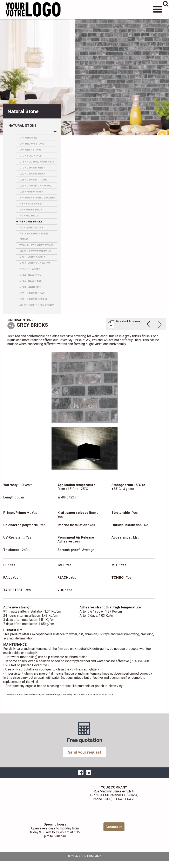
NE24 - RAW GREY (30, 275)
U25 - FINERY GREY (31, 191)
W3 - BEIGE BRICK (30, 203)
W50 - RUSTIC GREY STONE (36, 245)
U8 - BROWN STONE (31, 143)
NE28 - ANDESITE (30, 287)
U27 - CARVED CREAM (33, 299)
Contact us (114, 827)
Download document (128, 321)
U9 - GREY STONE (30, 149)
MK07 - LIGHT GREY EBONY (36, 305)
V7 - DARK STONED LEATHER (37, 197)
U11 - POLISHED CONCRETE (36, 161)
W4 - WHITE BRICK (30, 209)
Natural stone (22, 125)
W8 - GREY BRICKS (30, 221)
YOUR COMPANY (33, 9)
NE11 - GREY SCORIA (32, 257)
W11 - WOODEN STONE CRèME (33, 236)
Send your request (84, 752)
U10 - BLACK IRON (30, 155)
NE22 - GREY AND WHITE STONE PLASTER (34, 266)
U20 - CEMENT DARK (32, 173)
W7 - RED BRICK (29, 215)
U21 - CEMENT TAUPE (33, 179)
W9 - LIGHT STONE (31, 227)
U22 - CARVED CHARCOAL (35, 185)
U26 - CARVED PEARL (32, 293)
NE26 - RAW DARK (30, 281)
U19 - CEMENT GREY (32, 167)
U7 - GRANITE (28, 137)
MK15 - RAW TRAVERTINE (35, 251)
